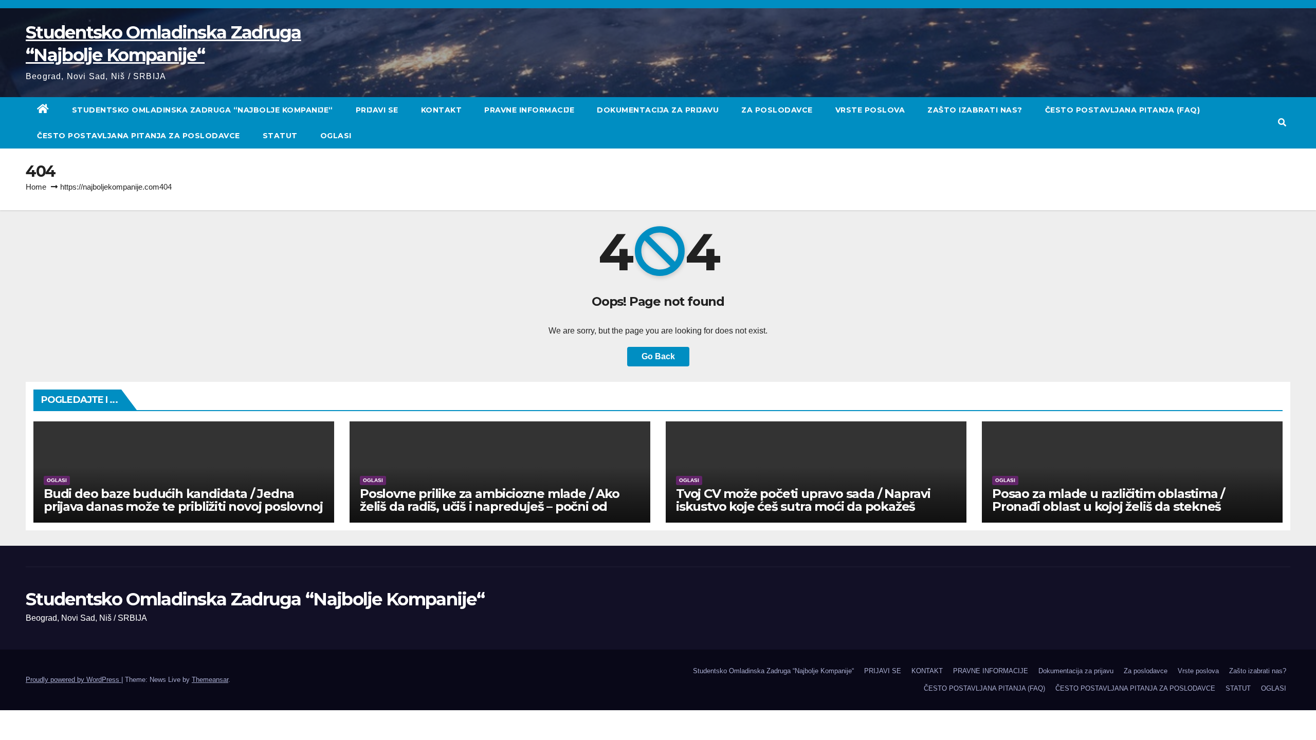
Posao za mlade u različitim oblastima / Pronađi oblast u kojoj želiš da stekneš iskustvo (1108, 506)
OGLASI (336, 135)
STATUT (280, 135)
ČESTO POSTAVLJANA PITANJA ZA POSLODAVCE (138, 135)
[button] (1282, 122)
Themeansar (210, 679)
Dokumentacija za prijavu (658, 110)
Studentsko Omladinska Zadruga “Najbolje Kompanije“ (202, 110)
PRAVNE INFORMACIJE (529, 110)
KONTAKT (441, 110)
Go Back (658, 356)
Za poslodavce (777, 110)
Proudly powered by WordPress (73, 679)
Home (36, 186)
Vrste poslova (870, 110)
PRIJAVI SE (377, 110)
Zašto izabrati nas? (974, 110)
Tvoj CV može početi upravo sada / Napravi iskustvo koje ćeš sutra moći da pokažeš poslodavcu (803, 506)
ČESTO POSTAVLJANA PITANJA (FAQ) (1122, 110)
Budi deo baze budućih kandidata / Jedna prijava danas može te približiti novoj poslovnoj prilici (183, 506)
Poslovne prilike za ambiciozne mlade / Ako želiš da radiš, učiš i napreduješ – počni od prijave (489, 506)
